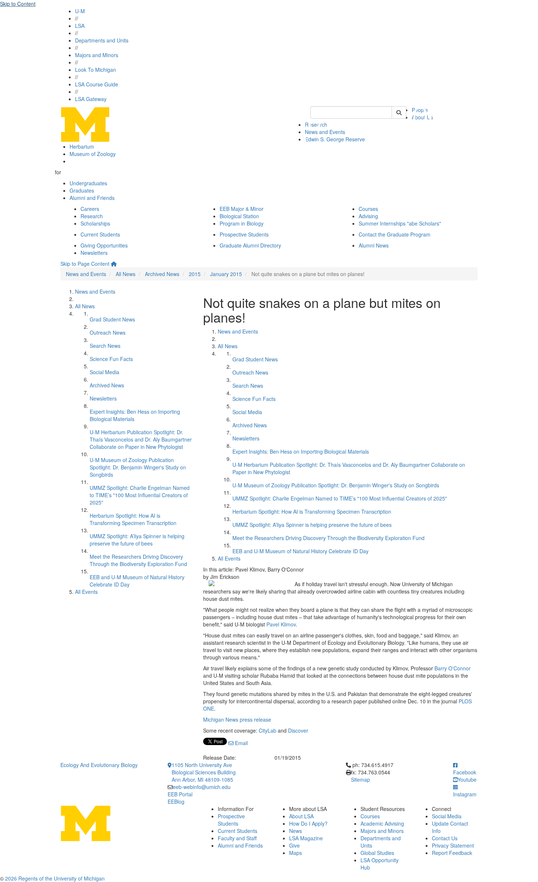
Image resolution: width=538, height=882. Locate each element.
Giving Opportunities (104, 245)
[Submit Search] (399, 112)
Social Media (104, 372)
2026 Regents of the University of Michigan (55, 878)
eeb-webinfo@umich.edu (202, 786)
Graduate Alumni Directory (250, 245)
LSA (80, 25)
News (295, 830)
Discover (298, 730)
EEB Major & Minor (242, 208)
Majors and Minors (96, 55)
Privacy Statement (453, 845)
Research (92, 216)
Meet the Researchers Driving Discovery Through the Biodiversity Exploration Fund (138, 560)
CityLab (267, 730)
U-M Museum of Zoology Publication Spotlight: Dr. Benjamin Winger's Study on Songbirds (138, 467)
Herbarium (82, 146)
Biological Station (239, 216)
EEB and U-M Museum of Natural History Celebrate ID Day (300, 551)
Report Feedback (452, 852)
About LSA (301, 816)
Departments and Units (101, 40)
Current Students (100, 234)
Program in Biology (242, 223)
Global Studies (377, 852)
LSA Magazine (306, 838)
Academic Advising (382, 823)
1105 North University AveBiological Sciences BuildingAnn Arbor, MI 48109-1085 (204, 772)
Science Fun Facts (111, 358)
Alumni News (374, 245)
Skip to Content (18, 3)
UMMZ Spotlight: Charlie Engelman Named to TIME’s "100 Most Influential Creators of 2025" (140, 495)
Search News (105, 345)
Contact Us (444, 838)
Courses (368, 208)
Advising (368, 216)
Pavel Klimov (281, 624)
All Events (86, 591)
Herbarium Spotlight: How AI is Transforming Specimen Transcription (133, 519)
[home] (114, 263)
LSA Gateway (91, 99)
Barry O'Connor (452, 668)
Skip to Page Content (84, 263)
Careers (90, 208)
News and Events (86, 274)
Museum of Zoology (93, 153)
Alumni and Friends (92, 197)
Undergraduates (88, 183)
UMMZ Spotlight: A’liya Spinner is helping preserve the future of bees (137, 539)
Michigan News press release (237, 719)
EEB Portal (180, 794)
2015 (195, 274)
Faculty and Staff (237, 838)
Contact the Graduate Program (394, 234)
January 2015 (226, 274)
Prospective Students (244, 234)
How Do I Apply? (308, 823)
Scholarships (95, 223)
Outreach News (108, 332)
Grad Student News (112, 319)
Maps (295, 852)
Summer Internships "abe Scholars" (400, 223)
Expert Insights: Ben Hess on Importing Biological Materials (300, 451)
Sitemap (360, 779)
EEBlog (176, 801)
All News (125, 274)
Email (240, 743)
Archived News (162, 274)
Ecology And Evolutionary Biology (99, 765)
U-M (80, 11)
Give (294, 845)
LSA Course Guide (96, 84)
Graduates (82, 190)
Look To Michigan (95, 69)
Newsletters (94, 252)
